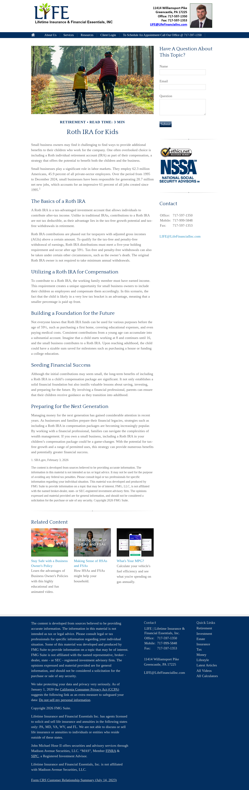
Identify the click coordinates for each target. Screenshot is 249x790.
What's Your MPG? (130, 561)
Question (166, 96)
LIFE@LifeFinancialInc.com (180, 236)
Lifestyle (202, 660)
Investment (204, 634)
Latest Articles (206, 665)
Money (201, 655)
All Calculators (207, 676)
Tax (199, 649)
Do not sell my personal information (64, 700)
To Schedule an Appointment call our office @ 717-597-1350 (162, 35)
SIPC (35, 756)
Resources (87, 35)
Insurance (203, 644)
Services (68, 35)
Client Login (108, 35)
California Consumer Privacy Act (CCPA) (89, 689)
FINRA (111, 751)
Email (164, 81)
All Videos (204, 671)
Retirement (204, 628)
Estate (200, 639)
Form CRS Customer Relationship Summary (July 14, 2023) (74, 780)
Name (164, 66)
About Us (50, 35)
